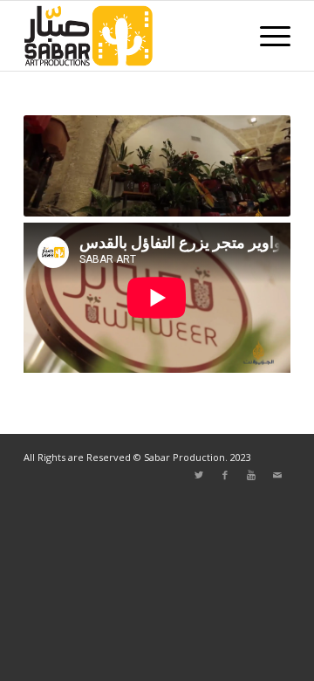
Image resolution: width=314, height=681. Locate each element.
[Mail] (277, 475)
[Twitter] (199, 475)
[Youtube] (251, 475)
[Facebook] (225, 475)
